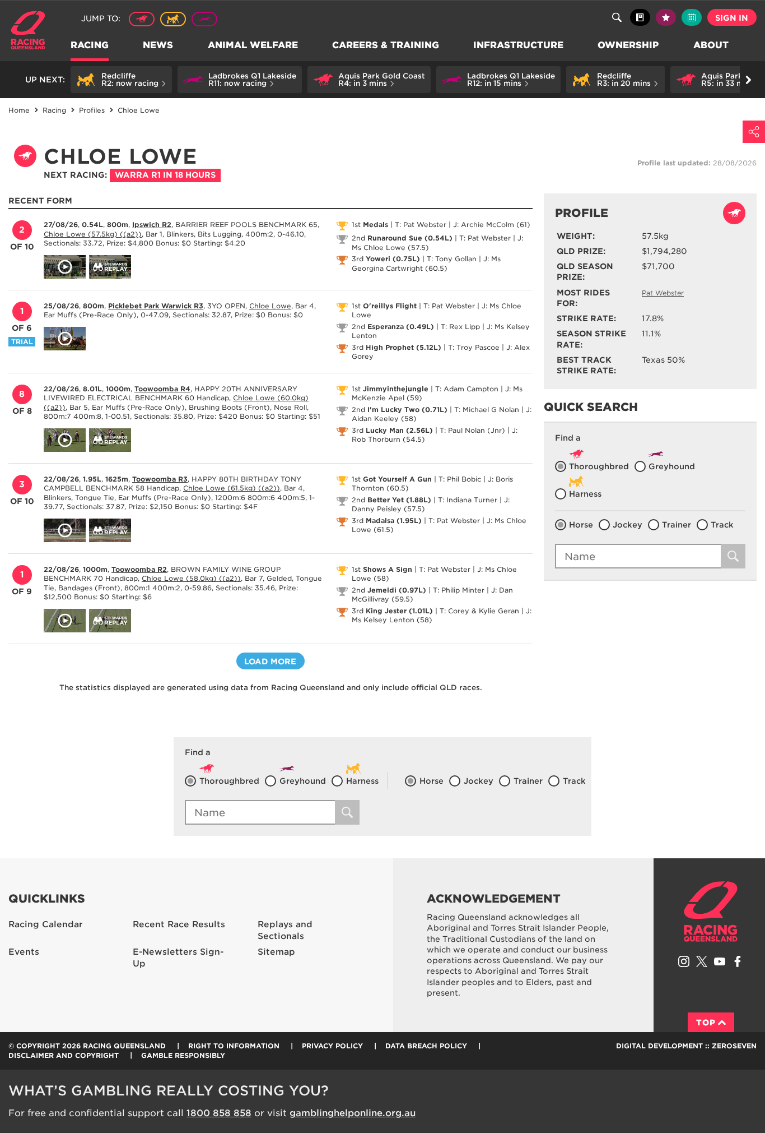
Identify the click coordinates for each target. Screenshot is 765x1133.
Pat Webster (663, 293)
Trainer (676, 524)
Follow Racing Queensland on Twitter (702, 961)
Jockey (627, 524)
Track (722, 524)
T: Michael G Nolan (486, 409)
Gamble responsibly (183, 1055)
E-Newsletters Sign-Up (178, 958)
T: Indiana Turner (467, 500)
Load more (270, 661)
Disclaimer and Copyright (63, 1055)
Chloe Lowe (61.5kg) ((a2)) (231, 488)
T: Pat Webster (420, 224)
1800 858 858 (218, 1113)
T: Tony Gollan (452, 259)
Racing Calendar (45, 924)
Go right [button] (748, 79)
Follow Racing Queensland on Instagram (684, 961)
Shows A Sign (387, 569)
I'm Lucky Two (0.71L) (407, 409)
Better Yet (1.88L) (399, 500)
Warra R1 (165, 174)
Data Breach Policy (426, 1046)
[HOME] (32, 31)
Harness (173, 19)
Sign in (731, 17)
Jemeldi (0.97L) (396, 590)
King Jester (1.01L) (399, 611)
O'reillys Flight (390, 306)
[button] (121, 79)
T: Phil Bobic (460, 479)
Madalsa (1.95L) (394, 520)
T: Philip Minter (458, 590)
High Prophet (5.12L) (403, 347)
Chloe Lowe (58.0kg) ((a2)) (191, 578)
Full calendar (692, 17)
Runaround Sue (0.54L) (410, 238)
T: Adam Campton (466, 389)
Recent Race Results (179, 924)
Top (706, 1022)
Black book (640, 17)
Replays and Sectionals (285, 930)
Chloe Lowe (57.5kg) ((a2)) (93, 234)
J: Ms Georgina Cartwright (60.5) (426, 263)
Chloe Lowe (270, 306)
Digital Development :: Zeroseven (686, 1046)
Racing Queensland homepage (710, 911)
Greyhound (204, 19)
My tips (666, 17)
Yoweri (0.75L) (393, 259)
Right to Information (233, 1046)
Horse (581, 524)
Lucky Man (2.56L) (399, 430)
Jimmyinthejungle (395, 389)
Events (23, 952)
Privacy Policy (332, 1046)
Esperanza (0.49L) (400, 326)
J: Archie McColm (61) (491, 224)
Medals (375, 224)
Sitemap (276, 952)
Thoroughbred (142, 19)
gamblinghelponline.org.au (353, 1113)
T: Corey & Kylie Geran (479, 611)
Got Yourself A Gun (397, 479)
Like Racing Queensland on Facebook (737, 961)
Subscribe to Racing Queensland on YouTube (719, 961)
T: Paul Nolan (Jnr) (472, 430)
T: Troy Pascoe (474, 347)
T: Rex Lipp (460, 326)
